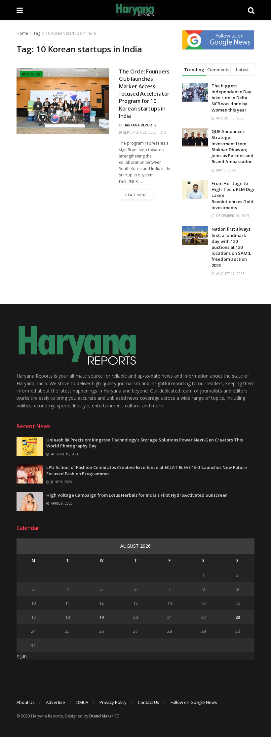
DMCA (82, 702)
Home (22, 33)
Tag (36, 33)
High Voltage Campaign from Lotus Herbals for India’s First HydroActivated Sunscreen (137, 495)
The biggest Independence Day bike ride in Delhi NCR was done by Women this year (231, 98)
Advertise (55, 702)
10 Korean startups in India (71, 33)
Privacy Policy (113, 702)
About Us (26, 702)
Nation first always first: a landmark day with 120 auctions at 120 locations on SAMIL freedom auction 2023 (231, 247)
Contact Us (148, 702)
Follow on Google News (194, 702)
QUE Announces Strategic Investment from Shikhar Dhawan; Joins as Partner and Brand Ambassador (232, 146)
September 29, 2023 (139, 132)
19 (101, 617)
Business (31, 73)
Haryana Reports (140, 125)
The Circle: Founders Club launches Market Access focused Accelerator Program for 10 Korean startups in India (144, 93)
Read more (136, 194)
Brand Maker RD (104, 716)
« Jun (22, 656)
